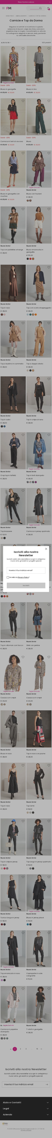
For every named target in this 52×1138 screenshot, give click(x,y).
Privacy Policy (23, 577)
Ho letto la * (19, 577)
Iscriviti (26, 585)
